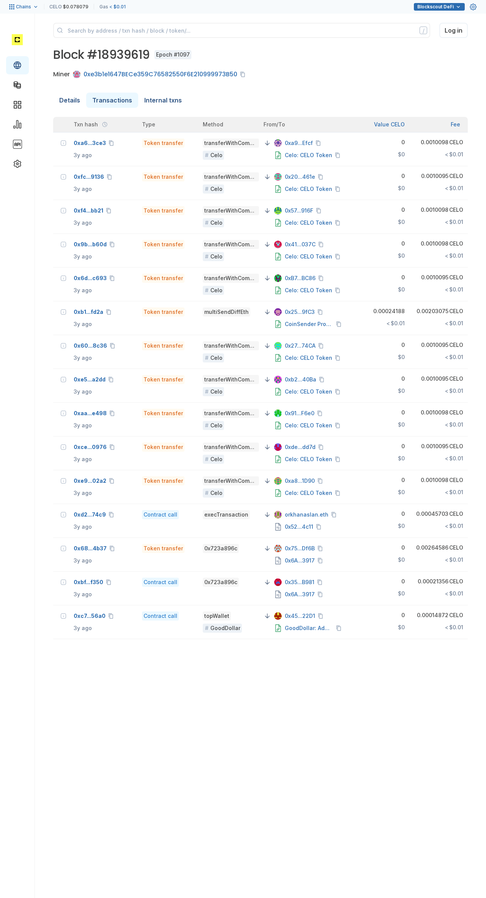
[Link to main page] (17, 39)
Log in (453, 30)
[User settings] (473, 7)
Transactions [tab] (112, 100)
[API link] (17, 144)
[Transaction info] (63, 143)
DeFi (435, 6)
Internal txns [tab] (163, 100)
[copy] (244, 74)
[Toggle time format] (105, 124)
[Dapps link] (17, 105)
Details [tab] (69, 100)
